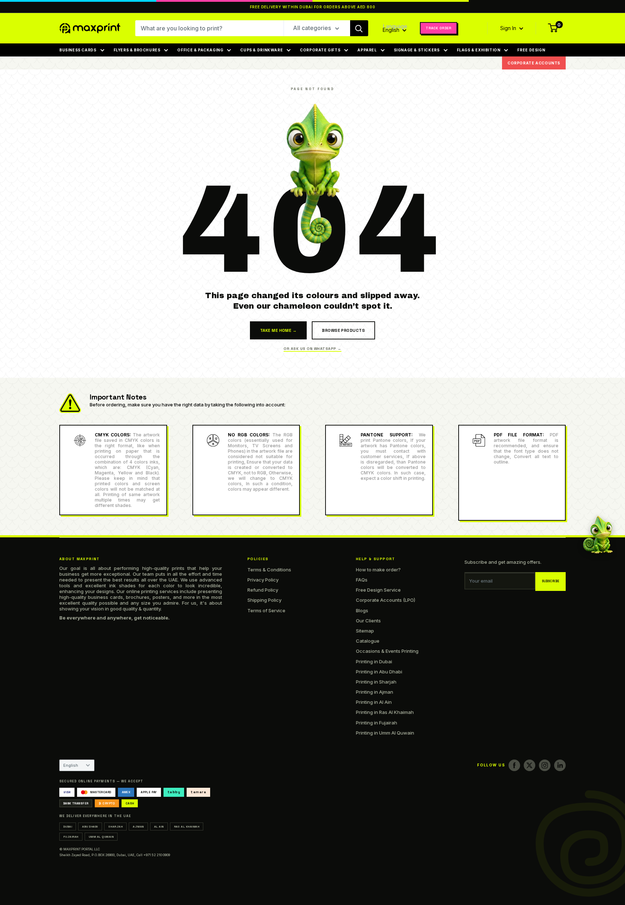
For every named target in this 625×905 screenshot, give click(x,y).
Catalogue (367, 641)
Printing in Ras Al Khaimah (385, 712)
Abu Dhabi (90, 826)
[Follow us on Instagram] (544, 765)
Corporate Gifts (320, 50)
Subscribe (551, 581)
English (70, 765)
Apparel (367, 50)
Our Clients (368, 620)
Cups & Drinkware (261, 50)
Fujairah (70, 836)
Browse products (343, 330)
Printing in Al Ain (374, 702)
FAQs (361, 580)
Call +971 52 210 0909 (153, 855)
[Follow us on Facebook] (514, 765)
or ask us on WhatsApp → (312, 348)
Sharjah (115, 826)
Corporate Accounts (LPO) (385, 600)
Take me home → (278, 330)
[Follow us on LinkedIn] (560, 765)
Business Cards (78, 50)
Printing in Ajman (374, 692)
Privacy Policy (263, 580)
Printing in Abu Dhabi (379, 671)
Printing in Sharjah (376, 682)
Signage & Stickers (417, 50)
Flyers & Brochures (137, 50)
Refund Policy (262, 590)
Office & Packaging (200, 50)
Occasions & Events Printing (387, 651)
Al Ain (159, 826)
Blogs (362, 610)
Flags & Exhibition (479, 50)
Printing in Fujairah (376, 723)
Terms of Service (266, 610)
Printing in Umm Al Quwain (385, 733)
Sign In (509, 28)
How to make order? (378, 569)
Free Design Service (378, 590)
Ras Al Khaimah (187, 826)
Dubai (67, 826)
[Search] (359, 28)
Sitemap (365, 631)
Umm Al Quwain (101, 836)
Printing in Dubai (374, 661)
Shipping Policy (264, 600)
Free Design (531, 50)
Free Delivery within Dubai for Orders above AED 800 (312, 7)
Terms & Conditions (269, 569)
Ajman (138, 826)
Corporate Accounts (533, 63)
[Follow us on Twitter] (529, 765)
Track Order (438, 28)
